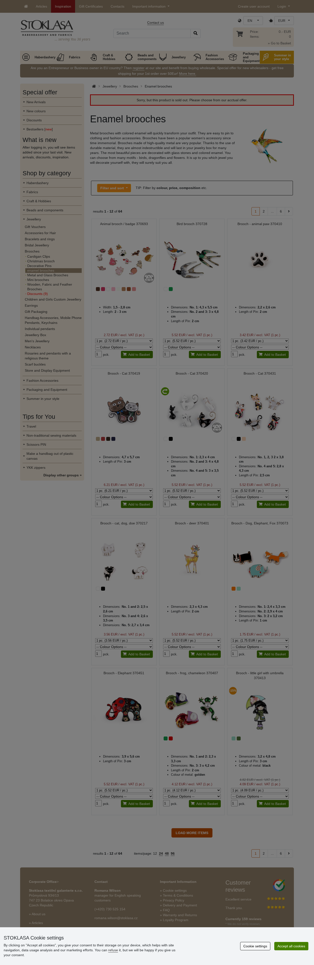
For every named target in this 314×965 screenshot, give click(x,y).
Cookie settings (255, 946)
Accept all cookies (291, 946)
